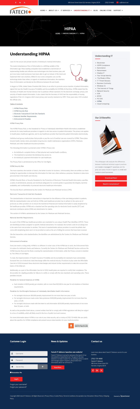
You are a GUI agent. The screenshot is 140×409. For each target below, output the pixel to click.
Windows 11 (101, 86)
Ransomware (101, 70)
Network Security (103, 91)
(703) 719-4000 (109, 2)
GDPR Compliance (103, 65)
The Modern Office (103, 78)
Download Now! (111, 178)
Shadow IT (101, 73)
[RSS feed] (101, 370)
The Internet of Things (105, 88)
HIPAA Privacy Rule (20, 108)
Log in (16, 379)
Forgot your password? (18, 387)
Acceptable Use (81, 396)
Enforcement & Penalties (22, 119)
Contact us (45, 21)
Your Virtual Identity (104, 75)
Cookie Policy (58, 396)
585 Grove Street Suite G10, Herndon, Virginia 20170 (84, 2)
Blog (96, 10)
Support (117, 10)
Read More (57, 367)
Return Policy (99, 396)
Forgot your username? (18, 384)
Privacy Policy (49, 396)
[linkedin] (97, 370)
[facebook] (93, 370)
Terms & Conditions (69, 396)
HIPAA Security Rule (21, 111)
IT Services (65, 10)
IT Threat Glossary (103, 81)
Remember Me (17, 372)
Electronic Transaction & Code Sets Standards (29, 114)
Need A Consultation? (111, 184)
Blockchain (101, 63)
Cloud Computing (103, 104)
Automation (101, 68)
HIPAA (99, 101)
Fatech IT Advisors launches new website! (67, 352)
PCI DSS (100, 99)
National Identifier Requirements (25, 116)
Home (42, 10)
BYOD (99, 96)
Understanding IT (82, 10)
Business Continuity (104, 83)
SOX (98, 93)
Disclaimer (90, 396)
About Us (53, 10)
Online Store (106, 10)
